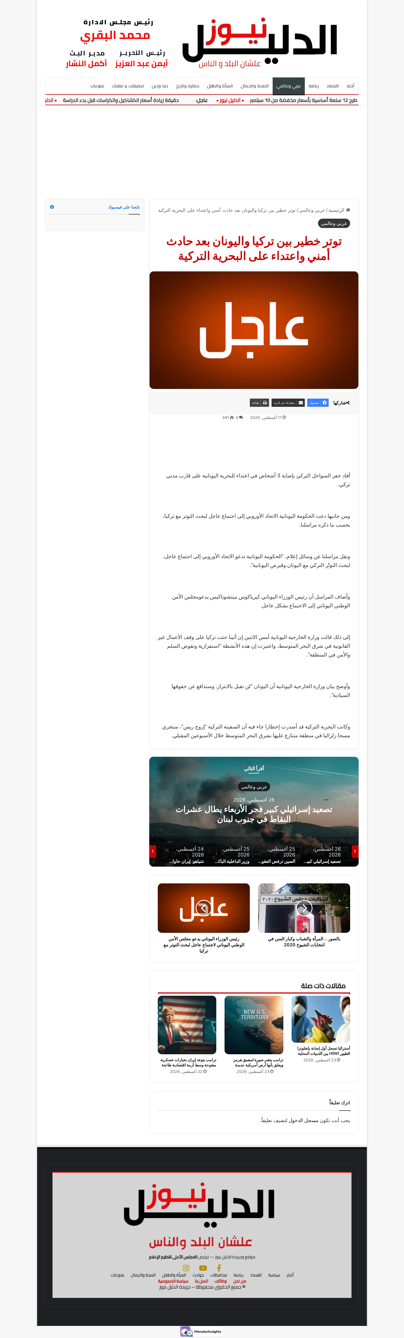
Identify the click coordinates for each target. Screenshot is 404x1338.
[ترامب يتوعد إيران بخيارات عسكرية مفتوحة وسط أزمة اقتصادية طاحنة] (187, 1025)
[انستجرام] (186, 1268)
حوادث (198, 1275)
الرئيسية (337, 210)
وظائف (221, 1281)
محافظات (219, 1275)
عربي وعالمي (288, 86)
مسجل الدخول (304, 1120)
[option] (254, 812)
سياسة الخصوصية (173, 1281)
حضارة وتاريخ (187, 86)
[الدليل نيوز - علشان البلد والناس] (202, 38)
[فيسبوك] (219, 1268)
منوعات (97, 86)
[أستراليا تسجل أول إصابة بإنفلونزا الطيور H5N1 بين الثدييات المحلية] (321, 1019)
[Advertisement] (202, 152)
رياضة (314, 86)
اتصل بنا (201, 1281)
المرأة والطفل (220, 86)
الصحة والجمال (255, 86)
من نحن (239, 1281)
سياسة (274, 1275)
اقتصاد (332, 86)
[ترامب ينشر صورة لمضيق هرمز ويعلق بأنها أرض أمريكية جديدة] (254, 1025)
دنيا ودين (160, 86)
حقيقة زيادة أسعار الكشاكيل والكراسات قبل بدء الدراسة (146, 100)
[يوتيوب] (203, 1268)
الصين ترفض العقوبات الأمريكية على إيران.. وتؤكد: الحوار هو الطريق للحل (254, 814)
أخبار (351, 86)
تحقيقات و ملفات (128, 86)
